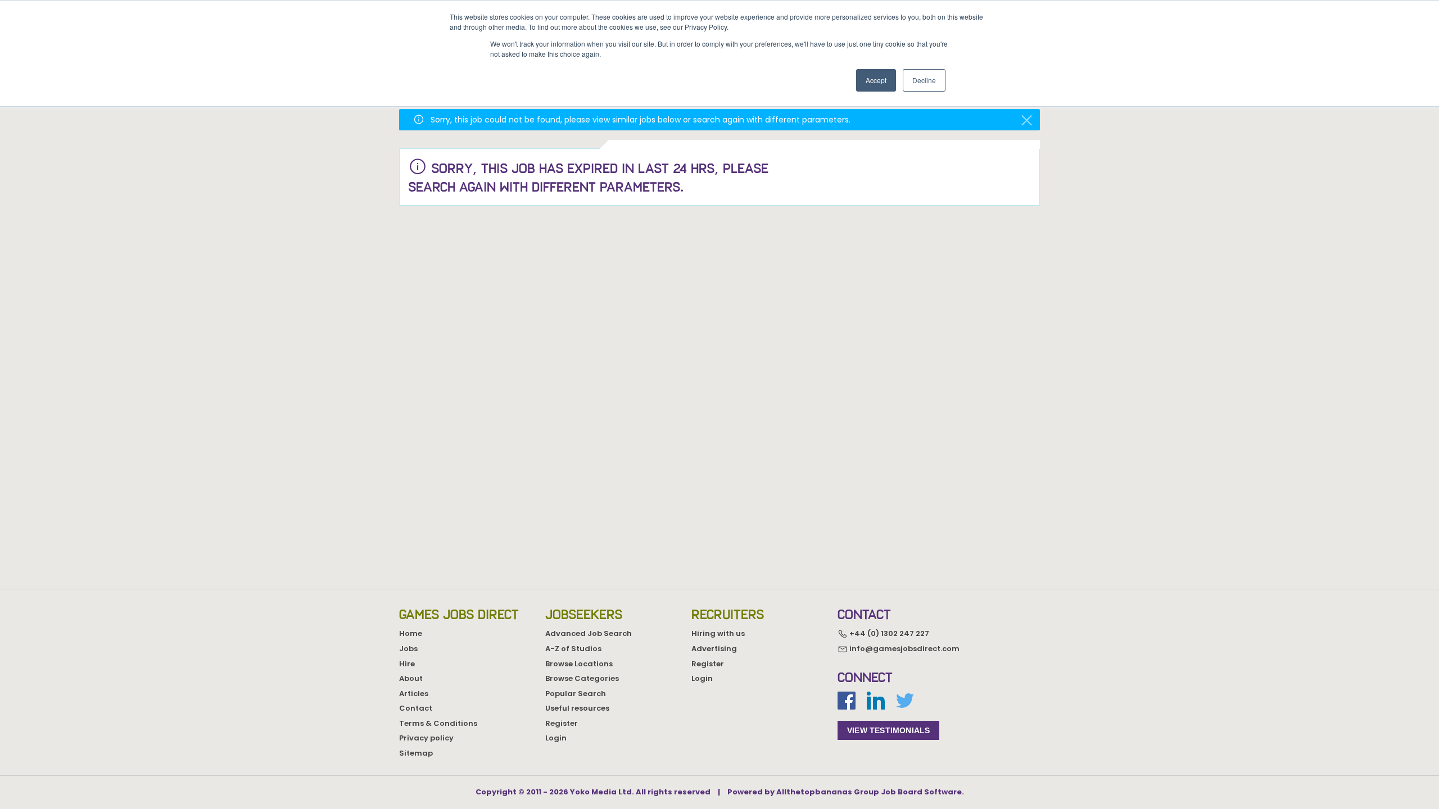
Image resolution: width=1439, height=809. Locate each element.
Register (561, 723)
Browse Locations (579, 663)
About (411, 678)
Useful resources (577, 708)
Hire (407, 663)
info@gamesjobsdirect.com (904, 648)
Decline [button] (924, 80)
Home (410, 633)
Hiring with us (718, 633)
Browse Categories (582, 678)
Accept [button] (876, 80)
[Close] (1027, 120)
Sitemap (416, 753)
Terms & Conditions (438, 723)
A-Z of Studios (573, 648)
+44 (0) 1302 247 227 (888, 634)
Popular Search (575, 693)
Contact (415, 708)
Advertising (714, 648)
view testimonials (888, 730)
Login (556, 738)
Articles (413, 693)
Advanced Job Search (588, 633)
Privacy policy (426, 738)
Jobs (408, 648)
